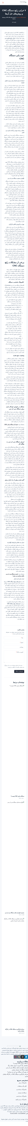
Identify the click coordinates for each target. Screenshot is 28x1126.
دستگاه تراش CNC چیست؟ (17, 796)
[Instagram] (22, 1057)
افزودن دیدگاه (19, 652)
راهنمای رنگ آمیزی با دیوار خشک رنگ (18, 1065)
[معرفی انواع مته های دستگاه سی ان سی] (14, 855)
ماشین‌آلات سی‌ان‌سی (21, 1096)
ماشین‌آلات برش (23, 1082)
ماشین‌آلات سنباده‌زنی (21, 1089)
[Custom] (14, 1124)
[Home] (14, 1122)
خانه (25, 17)
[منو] (3, 2)
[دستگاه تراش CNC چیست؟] (14, 739)
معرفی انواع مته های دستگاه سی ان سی (14, 912)
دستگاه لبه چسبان (22, 1092)
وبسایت (21, 647)
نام (22, 637)
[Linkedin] (26, 1057)
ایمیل (21, 642)
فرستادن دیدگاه (19, 671)
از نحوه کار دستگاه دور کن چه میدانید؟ (17, 1072)
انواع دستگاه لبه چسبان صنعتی (20, 1070)
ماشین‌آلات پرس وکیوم (21, 1099)
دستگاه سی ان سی (20, 17)
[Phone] (14, 1123)
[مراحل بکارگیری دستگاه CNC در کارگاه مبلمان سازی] (14, 972)
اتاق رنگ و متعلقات (22, 1086)
